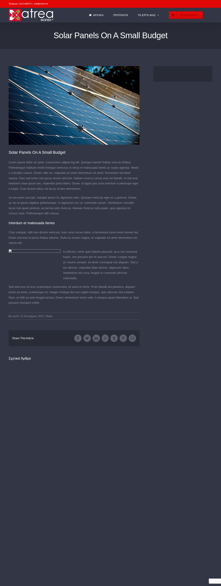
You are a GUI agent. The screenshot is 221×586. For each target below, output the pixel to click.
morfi (15, 316)
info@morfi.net (41, 4)
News (49, 316)
